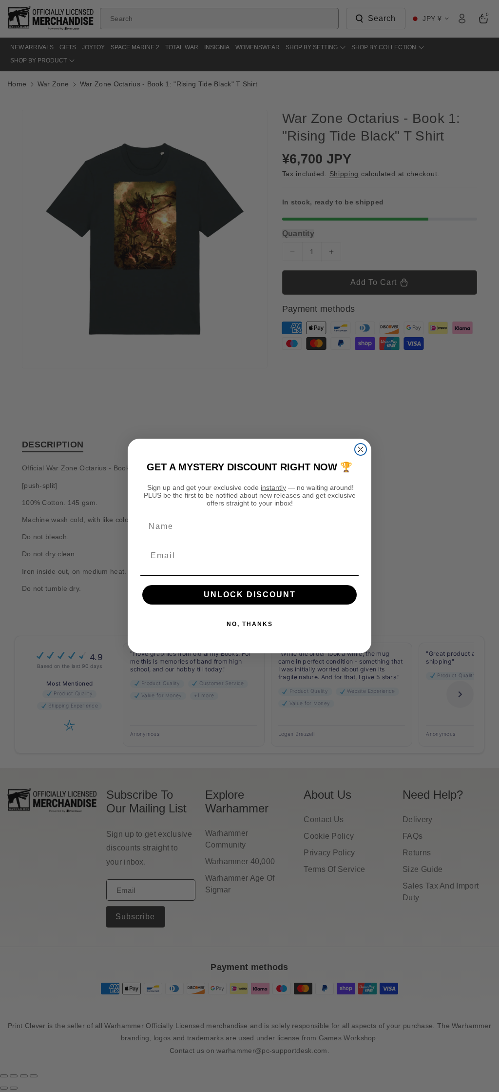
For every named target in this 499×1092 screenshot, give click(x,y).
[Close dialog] (360, 449)
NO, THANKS (250, 624)
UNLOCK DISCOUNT (250, 594)
